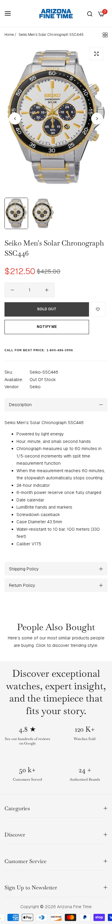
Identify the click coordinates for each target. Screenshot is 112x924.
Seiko (35, 386)
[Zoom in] (96, 53)
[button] (97, 119)
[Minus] (12, 290)
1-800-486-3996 (60, 350)
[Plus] (47, 290)
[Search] (89, 13)
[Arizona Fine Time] (56, 13)
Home (9, 34)
